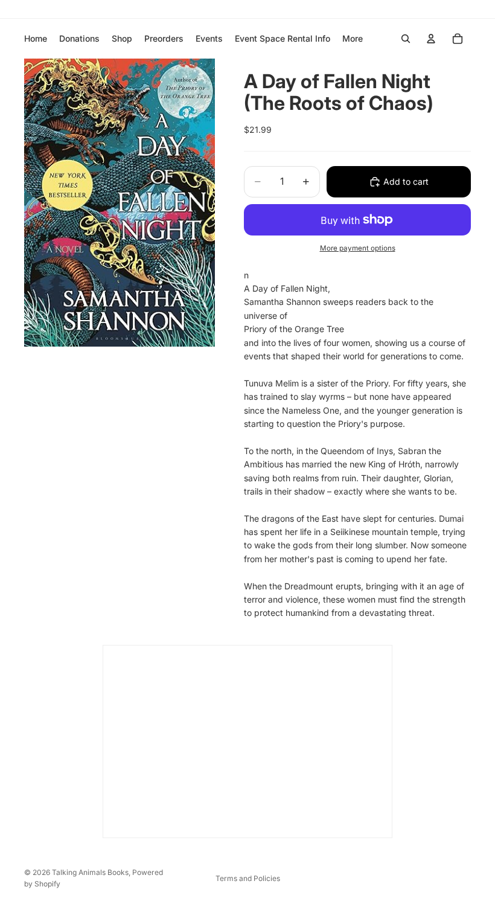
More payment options (357, 248)
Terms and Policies (248, 878)
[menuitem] (352, 38)
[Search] (405, 38)
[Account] (431, 38)
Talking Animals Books (90, 872)
